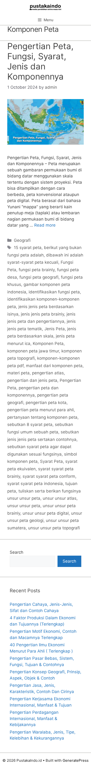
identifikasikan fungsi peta (54, 292)
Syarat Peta (51, 461)
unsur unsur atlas (59, 498)
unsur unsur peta (23, 505)
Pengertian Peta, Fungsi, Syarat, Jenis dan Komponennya (40, 61)
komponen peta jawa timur (33, 351)
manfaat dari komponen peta (54, 365)
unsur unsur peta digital (46, 513)
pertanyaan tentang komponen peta (42, 417)
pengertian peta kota (46, 402)
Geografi (22, 240)
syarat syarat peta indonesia (35, 483)
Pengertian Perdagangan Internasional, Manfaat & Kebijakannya (34, 718)
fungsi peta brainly (37, 269)
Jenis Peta (54, 328)
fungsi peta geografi (38, 277)
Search (16, 552)
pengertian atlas (48, 373)
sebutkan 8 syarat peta (29, 424)
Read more (45, 225)
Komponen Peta (48, 343)
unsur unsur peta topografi (54, 527)
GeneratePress (76, 760)
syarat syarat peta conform (49, 476)
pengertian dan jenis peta (32, 380)
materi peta (18, 373)
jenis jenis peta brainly (42, 314)
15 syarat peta (27, 247)
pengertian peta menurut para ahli (40, 409)
